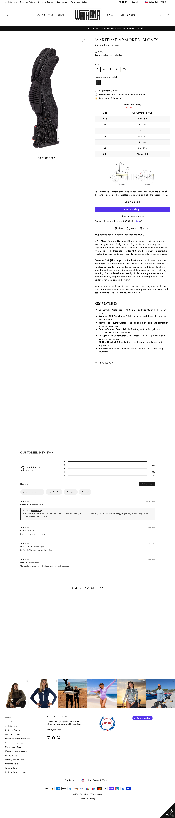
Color (106, 77)
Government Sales (79, 2)
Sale (111, 14)
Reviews (25, 483)
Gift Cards (128, 14)
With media (85, 492)
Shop (62, 14)
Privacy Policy (11, 755)
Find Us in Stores (12, 734)
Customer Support (46, 2)
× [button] (172, 816)
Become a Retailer (28, 2)
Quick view (25, 651)
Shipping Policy (12, 763)
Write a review (147, 484)
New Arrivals (44, 14)
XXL (125, 69)
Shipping (99, 55)
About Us (9, 721)
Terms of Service (12, 768)
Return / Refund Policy (15, 759)
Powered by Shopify (87, 798)
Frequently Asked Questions (17, 738)
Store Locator (62, 2)
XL (117, 69)
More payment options (132, 216)
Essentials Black (97, 82)
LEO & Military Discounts (16, 751)
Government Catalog (14, 742)
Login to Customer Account (17, 772)
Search (8, 717)
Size (97, 64)
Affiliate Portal (11, 2)
